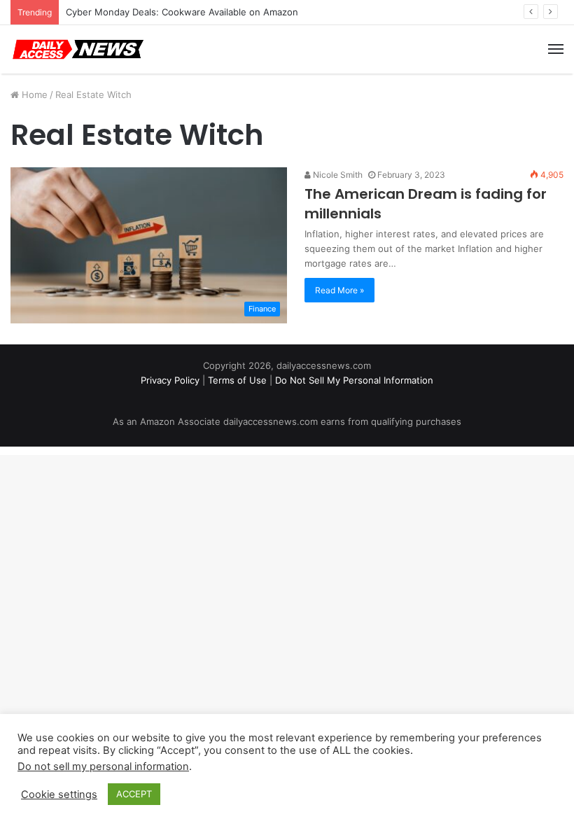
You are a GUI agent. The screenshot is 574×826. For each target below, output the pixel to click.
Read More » (339, 290)
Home (33, 94)
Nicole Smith (337, 174)
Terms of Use (237, 380)
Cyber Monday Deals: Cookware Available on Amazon (182, 12)
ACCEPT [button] (134, 793)
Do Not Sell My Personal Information (354, 380)
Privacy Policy (170, 380)
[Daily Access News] (77, 49)
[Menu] (556, 48)
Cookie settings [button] (59, 794)
